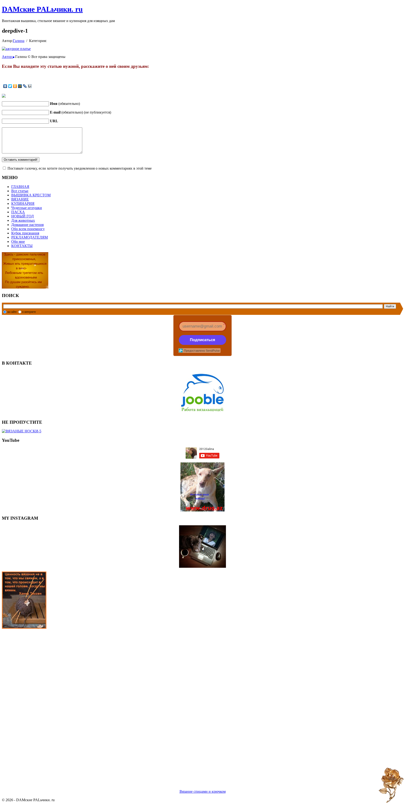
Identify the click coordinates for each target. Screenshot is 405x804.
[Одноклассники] (15, 86)
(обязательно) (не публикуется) (80, 112)
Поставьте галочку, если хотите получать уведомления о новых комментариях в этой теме (80, 168)
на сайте (12, 311)
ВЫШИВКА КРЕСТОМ (31, 195)
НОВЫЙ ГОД (22, 216)
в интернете (29, 311)
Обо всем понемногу (28, 229)
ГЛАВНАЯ (20, 187)
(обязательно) (65, 104)
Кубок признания (25, 233)
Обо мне (18, 242)
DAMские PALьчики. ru (42, 9)
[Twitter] (10, 86)
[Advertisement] (142, 703)
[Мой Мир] (20, 86)
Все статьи (19, 191)
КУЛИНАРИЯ (22, 204)
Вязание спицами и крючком (203, 791)
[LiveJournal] (24, 86)
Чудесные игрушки (26, 208)
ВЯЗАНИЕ (20, 199)
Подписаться (202, 340)
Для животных (23, 220)
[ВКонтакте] (5, 86)
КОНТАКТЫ (22, 246)
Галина (18, 41)
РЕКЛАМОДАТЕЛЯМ (29, 237)
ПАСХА (18, 212)
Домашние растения (27, 225)
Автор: (7, 57)
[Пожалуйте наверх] (391, 785)
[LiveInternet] (29, 86)
